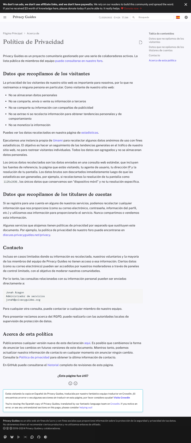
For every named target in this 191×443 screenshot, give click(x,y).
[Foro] (32, 437)
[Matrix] (25, 437)
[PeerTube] (19, 437)
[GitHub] (39, 437)
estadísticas (89, 132)
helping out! (85, 407)
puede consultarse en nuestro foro (78, 61)
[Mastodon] (5, 437)
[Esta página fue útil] (70, 383)
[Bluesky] (12, 437)
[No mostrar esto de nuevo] (186, 4)
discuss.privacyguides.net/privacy (26, 235)
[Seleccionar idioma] (178, 17)
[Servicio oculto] (45, 437)
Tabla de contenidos (161, 33)
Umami (58, 140)
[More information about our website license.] (8, 428)
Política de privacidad (34, 357)
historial (53, 365)
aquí (87, 343)
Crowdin (115, 403)
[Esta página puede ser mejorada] (75, 383)
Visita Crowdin (122, 397)
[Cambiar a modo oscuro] (186, 17)
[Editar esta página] (140, 42)
